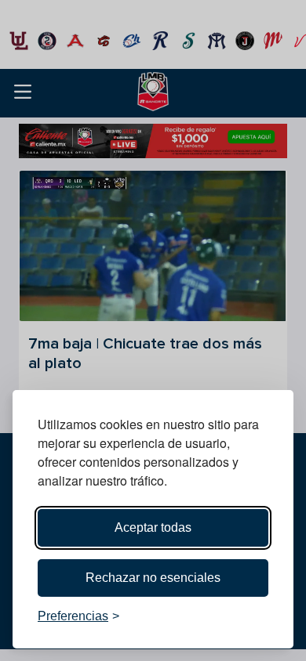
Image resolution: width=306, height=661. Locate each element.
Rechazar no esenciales (153, 577)
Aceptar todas (153, 527)
